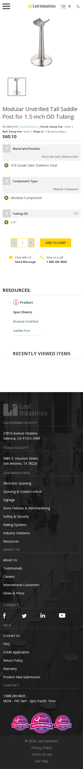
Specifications (29, 126)
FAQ (6, 644)
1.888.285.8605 (56, 262)
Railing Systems (15, 524)
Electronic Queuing (17, 483)
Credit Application (16, 652)
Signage (9, 500)
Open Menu (7, 6)
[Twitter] (26, 616)
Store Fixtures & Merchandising (26, 508)
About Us (10, 560)
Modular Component (26, 198)
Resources (11, 541)
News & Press (13, 593)
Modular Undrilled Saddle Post (25, 316)
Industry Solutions (16, 533)
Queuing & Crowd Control (22, 491)
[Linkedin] (45, 615)
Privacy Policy (41, 748)
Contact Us (11, 635)
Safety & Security (16, 516)
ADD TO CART (56, 243)
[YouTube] (63, 615)
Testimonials (12, 568)
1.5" (14, 222)
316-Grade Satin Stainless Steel (34, 165)
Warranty (10, 668)
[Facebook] (7, 615)
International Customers (21, 585)
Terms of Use (41, 754)
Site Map (41, 761)
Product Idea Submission (21, 677)
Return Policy (13, 660)
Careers (9, 576)
